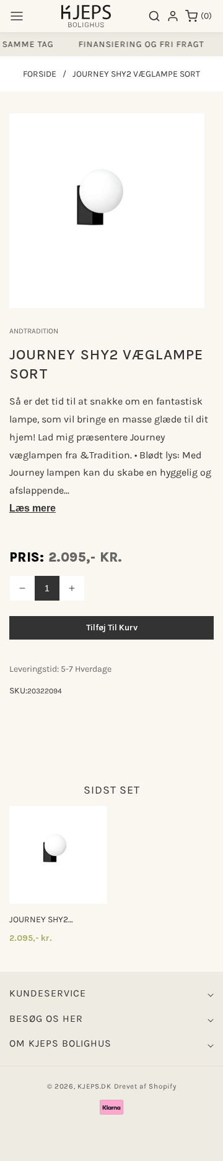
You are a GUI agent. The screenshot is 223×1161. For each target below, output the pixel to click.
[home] (111, 1145)
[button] (16, 16)
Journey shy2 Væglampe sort (42, 919)
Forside (39, 74)
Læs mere (32, 508)
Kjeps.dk (94, 1086)
